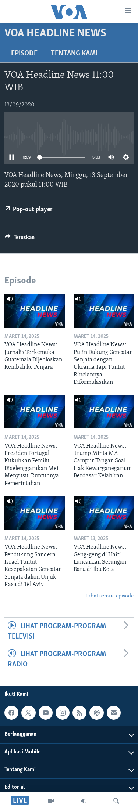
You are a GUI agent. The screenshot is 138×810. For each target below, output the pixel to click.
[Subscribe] (114, 713)
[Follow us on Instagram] (63, 713)
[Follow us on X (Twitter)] (28, 713)
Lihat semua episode (110, 596)
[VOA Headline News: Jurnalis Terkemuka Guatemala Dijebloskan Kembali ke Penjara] (34, 311)
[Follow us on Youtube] (46, 713)
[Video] (51, 801)
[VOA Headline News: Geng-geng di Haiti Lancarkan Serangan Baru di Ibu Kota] (104, 513)
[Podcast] (96, 713)
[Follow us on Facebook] (11, 713)
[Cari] (116, 801)
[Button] (20, 239)
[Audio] (83, 801)
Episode (24, 53)
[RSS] (79, 713)
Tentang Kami (74, 53)
